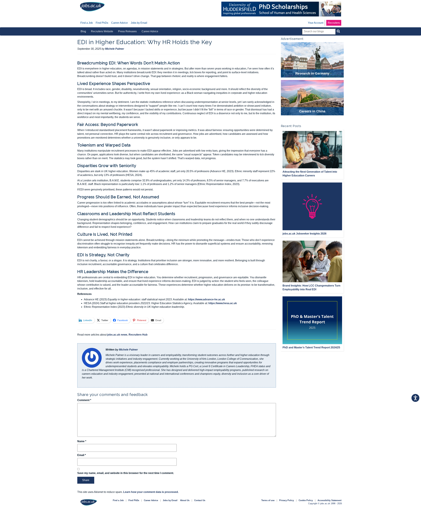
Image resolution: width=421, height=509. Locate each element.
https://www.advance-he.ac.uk (206, 299)
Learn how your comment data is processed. (151, 492)
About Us (184, 500)
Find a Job (118, 500)
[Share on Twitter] (66, 70)
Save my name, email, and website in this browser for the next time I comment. (125, 473)
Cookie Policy (306, 500)
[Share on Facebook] (66, 79)
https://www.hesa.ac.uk (222, 303)
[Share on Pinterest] (66, 87)
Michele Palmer (128, 349)
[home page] (92, 6)
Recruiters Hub (138, 334)
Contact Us (199, 500)
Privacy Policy (286, 500)
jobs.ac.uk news (117, 334)
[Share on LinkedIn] (66, 62)
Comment (84, 400)
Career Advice (151, 500)
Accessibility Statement (329, 500)
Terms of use (267, 500)
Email (81, 455)
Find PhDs (133, 500)
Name (81, 441)
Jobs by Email (170, 500)
